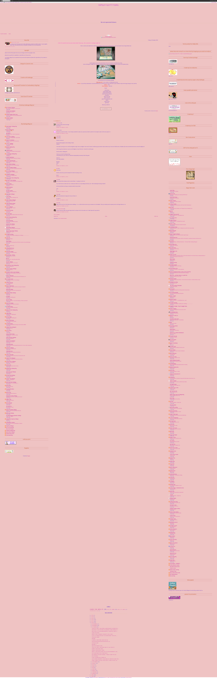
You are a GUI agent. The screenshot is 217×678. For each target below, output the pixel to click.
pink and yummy (95, 637)
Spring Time (172, 540)
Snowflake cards (172, 533)
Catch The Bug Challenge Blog (11, 217)
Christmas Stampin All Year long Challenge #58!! (14, 115)
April (93, 669)
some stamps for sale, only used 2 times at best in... (105, 660)
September (95, 661)
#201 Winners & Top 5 (9, 407)
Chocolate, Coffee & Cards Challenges (12, 272)
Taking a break (8, 369)
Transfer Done (172, 455)
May (93, 667)
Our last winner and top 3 (10, 341)
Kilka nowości (172, 471)
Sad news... (8, 331)
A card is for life (172, 515)
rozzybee (171, 494)
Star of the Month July (9, 144)
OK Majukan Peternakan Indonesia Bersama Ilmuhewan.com (16, 276)
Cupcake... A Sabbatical (10, 379)
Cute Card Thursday (9, 210)
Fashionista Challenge (10, 347)
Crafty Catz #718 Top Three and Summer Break (14, 168)
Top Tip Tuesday (9, 299)
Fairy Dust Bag (172, 575)
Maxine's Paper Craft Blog (174, 569)
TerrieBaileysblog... (173, 363)
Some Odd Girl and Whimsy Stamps (12, 221)
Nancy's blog (172, 370)
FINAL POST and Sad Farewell (11, 348)
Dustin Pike (8, 237)
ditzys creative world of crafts (175, 572)
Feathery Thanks (172, 388)
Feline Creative (172, 259)
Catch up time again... (173, 323)
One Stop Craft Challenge (10, 375)
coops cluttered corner (174, 268)
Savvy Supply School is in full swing (175, 265)
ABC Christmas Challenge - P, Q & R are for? (13, 108)
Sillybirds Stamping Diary (174, 367)
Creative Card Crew (9, 282)
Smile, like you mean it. (174, 522)
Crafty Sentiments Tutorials (174, 565)
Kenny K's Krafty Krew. (10, 285)
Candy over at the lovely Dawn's (175, 516)
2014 (92, 616)
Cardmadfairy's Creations (10, 422)
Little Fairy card (172, 543)
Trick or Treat (172, 557)
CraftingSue (172, 481)
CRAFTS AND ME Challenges (11, 337)
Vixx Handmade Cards (173, 312)
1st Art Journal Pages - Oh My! (175, 371)
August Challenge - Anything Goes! (11, 161)
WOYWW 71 (94, 644)
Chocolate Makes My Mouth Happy (175, 512)
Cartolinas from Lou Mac (174, 387)
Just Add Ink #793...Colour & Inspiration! (12, 134)
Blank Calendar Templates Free (175, 445)
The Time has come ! (9, 218)
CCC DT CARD (110, 609)
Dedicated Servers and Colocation (115, 677)
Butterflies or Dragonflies (10, 362)
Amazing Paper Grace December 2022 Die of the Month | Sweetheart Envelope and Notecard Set (185, 238)
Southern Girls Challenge (10, 224)
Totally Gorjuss (8, 313)
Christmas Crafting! (9, 117)
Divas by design (9, 316)
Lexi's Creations (8, 330)
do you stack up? (9, 402)
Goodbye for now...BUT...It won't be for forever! (14, 396)
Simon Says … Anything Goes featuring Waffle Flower (178, 194)
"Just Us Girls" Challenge (10, 136)
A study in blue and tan (173, 286)
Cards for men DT (96, 609)
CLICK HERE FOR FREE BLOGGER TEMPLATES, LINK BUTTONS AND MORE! (15, 2)
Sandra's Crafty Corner (108, 5)
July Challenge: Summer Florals (175, 357)
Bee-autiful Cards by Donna (174, 566)
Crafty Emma (172, 477)
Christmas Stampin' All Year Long (11, 114)
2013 (92, 618)
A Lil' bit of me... (172, 546)
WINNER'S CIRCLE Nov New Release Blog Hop (13, 410)
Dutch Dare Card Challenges (11, 371)
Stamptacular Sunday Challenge (11, 395)
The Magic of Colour (173, 525)
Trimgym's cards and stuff (174, 214)
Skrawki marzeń (172, 470)
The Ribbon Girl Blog (9, 234)
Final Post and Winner (9, 376)
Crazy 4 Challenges (9, 206)
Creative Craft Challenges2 (10, 358)
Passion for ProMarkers (10, 140)
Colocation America (128, 677)
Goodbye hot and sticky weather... (11, 252)
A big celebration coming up (99, 657)
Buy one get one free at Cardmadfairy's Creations (14, 423)
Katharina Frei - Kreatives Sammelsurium (177, 332)
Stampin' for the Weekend (10, 340)
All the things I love (173, 244)
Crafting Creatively (173, 204)
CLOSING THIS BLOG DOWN (174, 441)
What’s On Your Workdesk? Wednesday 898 (13, 151)
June (93, 666)
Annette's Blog (172, 457)
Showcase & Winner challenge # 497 (12, 197)
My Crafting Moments (173, 574)
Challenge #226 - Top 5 (10, 231)
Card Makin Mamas (9, 323)
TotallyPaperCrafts (9, 351)
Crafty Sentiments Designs (10, 203)
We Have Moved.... (9, 372)
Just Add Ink (8, 133)
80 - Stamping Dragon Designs (11, 321)
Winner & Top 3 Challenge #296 (11, 175)
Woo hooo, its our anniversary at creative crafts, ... (105, 631)
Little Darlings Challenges (10, 227)
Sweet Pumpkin (172, 326)
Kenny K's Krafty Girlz (10, 275)
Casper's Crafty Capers (174, 414)
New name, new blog (9, 386)
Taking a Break (8, 188)
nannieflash (172, 240)
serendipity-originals (173, 264)
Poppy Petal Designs (173, 434)
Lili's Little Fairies (9, 213)
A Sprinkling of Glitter (173, 227)
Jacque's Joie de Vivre (173, 410)
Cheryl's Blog (172, 560)
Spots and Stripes (173, 526)
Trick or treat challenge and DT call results (103, 647)
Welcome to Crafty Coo (174, 315)
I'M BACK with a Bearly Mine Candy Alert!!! (176, 492)
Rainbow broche (172, 296)
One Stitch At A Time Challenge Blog (12, 265)
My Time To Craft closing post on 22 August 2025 (14, 181)
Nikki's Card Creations (173, 542)
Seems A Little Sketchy (10, 320)
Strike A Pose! (172, 340)
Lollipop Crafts (8, 399)
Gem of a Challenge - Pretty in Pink (175, 402)
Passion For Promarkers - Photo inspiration (177, 269)
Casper (57, 136)
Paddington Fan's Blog (174, 282)
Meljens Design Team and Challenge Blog (177, 394)
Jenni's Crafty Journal (173, 467)
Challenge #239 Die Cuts (10, 245)
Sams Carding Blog (173, 556)
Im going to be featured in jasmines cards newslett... (105, 629)
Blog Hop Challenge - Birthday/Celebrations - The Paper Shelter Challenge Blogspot (183, 241)
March (94, 670)
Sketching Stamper (173, 278)
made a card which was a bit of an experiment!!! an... (105, 651)
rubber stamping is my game (175, 360)
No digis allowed (172, 468)
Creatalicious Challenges (10, 174)
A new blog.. (172, 547)
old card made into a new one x (100, 653)
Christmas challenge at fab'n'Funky (175, 276)
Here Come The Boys (9, 428)
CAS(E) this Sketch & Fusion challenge (176, 408)
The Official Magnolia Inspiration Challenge (13, 415)
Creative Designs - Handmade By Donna (177, 487)
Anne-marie (58, 122)
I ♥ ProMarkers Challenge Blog (11, 153)
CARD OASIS (172, 424)
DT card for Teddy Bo (173, 337)
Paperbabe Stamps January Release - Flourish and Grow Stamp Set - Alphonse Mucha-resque (185, 279)
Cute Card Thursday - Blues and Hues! (176, 418)
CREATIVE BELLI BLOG (10, 433)
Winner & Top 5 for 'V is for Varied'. (12, 262)
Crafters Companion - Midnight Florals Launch (177, 221)
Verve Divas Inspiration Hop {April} (11, 307)
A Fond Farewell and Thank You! (11, 393)
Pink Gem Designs (173, 404)
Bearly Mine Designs (9, 289)
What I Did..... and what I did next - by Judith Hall (178, 275)
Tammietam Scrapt (173, 571)
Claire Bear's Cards (173, 505)
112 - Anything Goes (9, 283)
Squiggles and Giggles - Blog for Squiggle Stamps (178, 306)
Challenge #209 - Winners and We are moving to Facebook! (15, 286)
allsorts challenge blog (10, 129)
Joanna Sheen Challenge (10, 432)
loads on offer (95, 632)
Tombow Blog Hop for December (175, 428)
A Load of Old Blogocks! (174, 417)
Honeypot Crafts (173, 518)
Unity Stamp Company (174, 325)
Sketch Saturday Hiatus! (10, 184)
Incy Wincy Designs (9, 190)
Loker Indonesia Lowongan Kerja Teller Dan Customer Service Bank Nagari (18, 242)
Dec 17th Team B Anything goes (11, 317)
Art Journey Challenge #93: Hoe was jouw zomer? (178, 309)
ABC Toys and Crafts (173, 391)
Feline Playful (8, 385)
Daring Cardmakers (9, 187)
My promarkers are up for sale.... (175, 502)
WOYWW (93, 638)
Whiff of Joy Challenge (10, 413)
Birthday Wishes (172, 231)
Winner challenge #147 (10, 249)
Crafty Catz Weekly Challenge (11, 167)
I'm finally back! (172, 354)
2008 (92, 676)
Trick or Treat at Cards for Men (175, 448)
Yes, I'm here (172, 432)
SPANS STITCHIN (173, 254)
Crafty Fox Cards (173, 568)
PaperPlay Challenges (10, 425)
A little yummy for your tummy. (175, 550)
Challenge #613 (8, 154)
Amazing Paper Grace (173, 237)
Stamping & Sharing (173, 262)
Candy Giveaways (173, 554)
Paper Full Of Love (173, 553)
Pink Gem (171, 401)
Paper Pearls (172, 491)
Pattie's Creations (173, 200)
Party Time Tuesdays (9, 303)
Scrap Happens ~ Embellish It (175, 563)
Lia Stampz (8, 296)
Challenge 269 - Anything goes (11, 314)
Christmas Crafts (9, 118)
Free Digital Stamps (173, 384)
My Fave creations (4, 33)
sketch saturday (9, 183)
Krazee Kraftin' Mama (173, 197)
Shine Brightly (172, 252)
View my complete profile (10, 46)
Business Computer (108, 36)
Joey (57, 168)
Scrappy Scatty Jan (173, 220)
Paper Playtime (8, 241)
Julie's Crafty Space (173, 353)
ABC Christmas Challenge (10, 107)
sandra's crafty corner (15, 42)
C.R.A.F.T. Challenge (9, 143)
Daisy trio (171, 211)
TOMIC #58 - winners (9, 416)
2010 (92, 622)
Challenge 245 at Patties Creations (175, 201)
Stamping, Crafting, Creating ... (175, 508)
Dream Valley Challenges (10, 194)
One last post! (8, 211)
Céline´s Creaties (173, 295)
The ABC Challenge (9, 261)
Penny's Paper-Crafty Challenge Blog (12, 177)
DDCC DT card (121, 609)
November (94, 625)
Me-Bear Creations (173, 299)
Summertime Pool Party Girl (174, 198)
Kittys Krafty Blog (173, 230)
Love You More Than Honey (174, 330)
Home (10, 33)
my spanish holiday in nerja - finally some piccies (104, 654)
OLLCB (7, 244)
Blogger (28, 455)
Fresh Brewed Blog (9, 435)
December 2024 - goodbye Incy (11, 191)
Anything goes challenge (10, 204)
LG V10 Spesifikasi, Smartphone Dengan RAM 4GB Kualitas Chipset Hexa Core (182, 378)
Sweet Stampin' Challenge (174, 191)
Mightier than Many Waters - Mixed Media (176, 319)
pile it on (7, 258)
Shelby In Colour (173, 437)
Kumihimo (171, 458)
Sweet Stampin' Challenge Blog (11, 126)
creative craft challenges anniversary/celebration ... (105, 628)
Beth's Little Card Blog (174, 407)
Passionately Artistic (9, 344)
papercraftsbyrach (173, 549)
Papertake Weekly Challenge (11, 292)
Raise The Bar (8, 392)
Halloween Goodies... (9, 238)
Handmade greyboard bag (174, 248)
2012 (92, 619)
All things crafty (172, 484)
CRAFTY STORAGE (173, 380)
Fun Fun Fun (8, 293)
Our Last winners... (9, 403)
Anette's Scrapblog (173, 308)
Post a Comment (57, 214)
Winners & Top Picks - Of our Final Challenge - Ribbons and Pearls (17, 300)
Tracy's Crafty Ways (173, 539)
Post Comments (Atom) (63, 218)
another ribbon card (97, 645)
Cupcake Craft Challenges (10, 378)
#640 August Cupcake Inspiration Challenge (13, 158)
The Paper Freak (173, 421)
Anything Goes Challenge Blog (11, 368)
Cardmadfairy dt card (94, 610)
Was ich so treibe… (173, 333)
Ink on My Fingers (173, 339)
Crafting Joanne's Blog (174, 501)
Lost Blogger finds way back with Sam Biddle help (178, 415)
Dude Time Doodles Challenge (11, 409)
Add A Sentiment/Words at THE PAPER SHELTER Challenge (179, 272)
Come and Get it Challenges (11, 361)
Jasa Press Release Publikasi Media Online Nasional (14, 214)
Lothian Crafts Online (9, 354)
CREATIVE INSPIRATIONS (10, 160)
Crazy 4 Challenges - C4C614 (10, 207)
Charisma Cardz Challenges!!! (11, 327)
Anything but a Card (9, 328)
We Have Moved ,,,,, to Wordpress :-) (12, 383)
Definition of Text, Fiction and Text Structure (13, 228)
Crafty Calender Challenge (10, 164)
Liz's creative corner (173, 217)
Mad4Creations (172, 329)
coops (57, 194)
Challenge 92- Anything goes (10, 297)
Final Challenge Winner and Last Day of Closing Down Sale (15, 355)
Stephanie (58, 130)
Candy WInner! (172, 499)
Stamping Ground (9, 150)
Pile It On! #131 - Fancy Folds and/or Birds (13, 259)
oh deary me (172, 464)
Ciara (57, 179)
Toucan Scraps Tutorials (174, 454)
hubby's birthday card (97, 648)
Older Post (156, 216)
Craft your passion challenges (11, 268)
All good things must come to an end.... (12, 365)
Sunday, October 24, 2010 (62, 211)
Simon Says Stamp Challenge (11, 382)
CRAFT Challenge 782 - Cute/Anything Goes (177, 215)
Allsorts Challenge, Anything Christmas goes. (177, 347)
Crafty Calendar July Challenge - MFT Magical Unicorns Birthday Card (181, 208)
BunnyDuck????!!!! (172, 509)
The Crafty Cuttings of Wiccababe (176, 285)
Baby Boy (171, 316)
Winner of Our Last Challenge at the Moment (13, 352)
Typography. (172, 523)
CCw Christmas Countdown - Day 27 (176, 485)
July (93, 664)
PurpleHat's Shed (173, 451)
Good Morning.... (173, 478)
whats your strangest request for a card (102, 634)
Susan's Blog (172, 190)
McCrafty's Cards (173, 346)
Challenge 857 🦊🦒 (9, 130)
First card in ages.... (173, 488)
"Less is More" (8, 196)
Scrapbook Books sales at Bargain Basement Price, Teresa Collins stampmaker (19, 345)
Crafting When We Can (10, 248)
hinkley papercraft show (98, 650)
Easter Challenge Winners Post (175, 395)
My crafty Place (172, 444)
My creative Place (173, 247)
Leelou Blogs (214, 2)
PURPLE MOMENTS (173, 529)
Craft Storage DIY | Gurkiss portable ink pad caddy (178, 381)
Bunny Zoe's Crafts (173, 356)
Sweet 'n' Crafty (172, 223)
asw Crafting (172, 440)
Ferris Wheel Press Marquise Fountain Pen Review (178, 224)
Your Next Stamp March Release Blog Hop (176, 293)
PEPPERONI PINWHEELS (10, 338)
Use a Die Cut (8, 127)
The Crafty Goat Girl (59, 208)
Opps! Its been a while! (173, 425)
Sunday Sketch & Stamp (10, 334)
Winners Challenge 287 (10, 266)
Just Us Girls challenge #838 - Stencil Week (13, 137)
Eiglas (171, 322)
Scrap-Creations (172, 349)
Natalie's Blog (172, 461)
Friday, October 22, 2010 (62, 127)
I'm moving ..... (172, 374)
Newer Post (56, 216)
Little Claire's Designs (9, 251)
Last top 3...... (8, 310)
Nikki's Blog (172, 431)
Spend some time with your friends (175, 361)
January (94, 673)
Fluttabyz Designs (173, 498)
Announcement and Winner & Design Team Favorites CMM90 (16, 324)
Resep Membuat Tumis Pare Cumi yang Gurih (13, 290)
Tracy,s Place (172, 463)
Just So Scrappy (107, 677)
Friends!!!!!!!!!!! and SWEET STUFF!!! (175, 411)
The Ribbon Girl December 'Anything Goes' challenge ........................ (17, 235)
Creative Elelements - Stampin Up (175, 495)
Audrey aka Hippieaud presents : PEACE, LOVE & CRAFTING (180, 271)
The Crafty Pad (8, 406)
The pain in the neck (173, 336)
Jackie (57, 202)
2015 (92, 615)
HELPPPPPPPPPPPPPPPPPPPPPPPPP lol (101, 641)
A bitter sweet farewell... (10, 400)
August (94, 663)
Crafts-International (173, 474)
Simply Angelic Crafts (173, 251)
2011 (92, 621)
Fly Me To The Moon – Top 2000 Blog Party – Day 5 (178, 300)
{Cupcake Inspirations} (10, 157)
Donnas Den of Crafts (173, 447)
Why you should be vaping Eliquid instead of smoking (178, 364)
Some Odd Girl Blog (9, 220)
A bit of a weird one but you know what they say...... (105, 635)
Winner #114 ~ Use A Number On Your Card (13, 273)
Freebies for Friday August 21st (175, 385)
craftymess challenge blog (10, 430)
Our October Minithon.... (174, 519)
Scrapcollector (172, 377)
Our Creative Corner (9, 279)
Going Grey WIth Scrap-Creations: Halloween (177, 350)
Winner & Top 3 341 (9, 269)
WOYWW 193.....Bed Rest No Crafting (176, 475)
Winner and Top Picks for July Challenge (12, 165)
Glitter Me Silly (172, 193)
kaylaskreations (172, 532)
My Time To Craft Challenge (11, 180)
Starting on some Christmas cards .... (176, 438)
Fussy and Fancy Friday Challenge (12, 230)
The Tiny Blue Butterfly (174, 292)
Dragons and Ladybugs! (174, 245)
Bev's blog (171, 207)
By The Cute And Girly (10, 427)
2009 (92, 674)
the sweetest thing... (9, 306)
